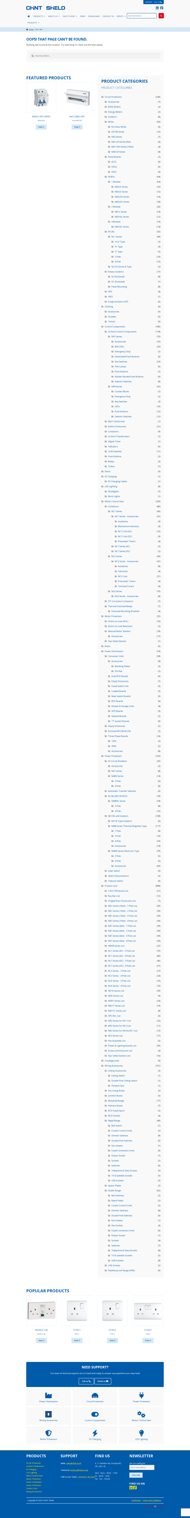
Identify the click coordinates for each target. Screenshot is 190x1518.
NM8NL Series (118, 801)
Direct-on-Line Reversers (120, 626)
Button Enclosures (117, 426)
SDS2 (113, 171)
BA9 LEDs (119, 346)
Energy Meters (115, 111)
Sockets (115, 1160)
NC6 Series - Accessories (126, 596)
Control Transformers (119, 436)
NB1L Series (121, 211)
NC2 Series (116, 556)
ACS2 (113, 161)
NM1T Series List (116, 1005)
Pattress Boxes (115, 1105)
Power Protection (113, 756)
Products (38, 16)
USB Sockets (117, 1180)
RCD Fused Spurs (116, 1110)
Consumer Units (116, 656)
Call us (157, 2)
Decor (108, 471)
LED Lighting (111, 486)
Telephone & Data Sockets (124, 1170)
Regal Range (114, 1120)
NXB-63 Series (118, 151)
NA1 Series (116, 771)
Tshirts (111, 321)
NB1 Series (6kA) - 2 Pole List (122, 930)
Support (148, 2)
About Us (52, 16)
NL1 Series (116, 236)
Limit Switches (115, 451)
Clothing (109, 306)
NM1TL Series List (117, 1010)
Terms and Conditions (152, 1500)
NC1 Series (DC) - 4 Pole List (121, 965)
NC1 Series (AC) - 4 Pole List (121, 955)
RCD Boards (117, 701)
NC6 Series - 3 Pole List (119, 980)
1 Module (115, 181)
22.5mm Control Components (122, 331)
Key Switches (121, 361)
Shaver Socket (118, 1155)
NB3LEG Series (122, 196)
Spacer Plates (114, 1185)
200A (113, 746)
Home (31, 29)
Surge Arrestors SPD (118, 301)
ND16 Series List (116, 990)
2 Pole (118, 256)
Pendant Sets (117, 1085)
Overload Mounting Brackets (125, 611)
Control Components (115, 326)
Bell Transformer (116, 421)
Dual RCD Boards (119, 676)
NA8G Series (117, 776)
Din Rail (118, 671)
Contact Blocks (122, 391)
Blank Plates (117, 1200)
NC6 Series (116, 591)
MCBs (111, 121)
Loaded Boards (118, 691)
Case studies (69, 16)
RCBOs (111, 176)
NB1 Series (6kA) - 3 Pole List (122, 935)
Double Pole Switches (121, 1140)
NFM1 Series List (116, 1000)
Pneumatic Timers (127, 541)
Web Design (149, 1506)
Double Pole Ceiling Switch (124, 1080)
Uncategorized (112, 1060)
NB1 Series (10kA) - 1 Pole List (122, 905)
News (82, 16)
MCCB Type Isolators (121, 821)
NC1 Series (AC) (122, 546)
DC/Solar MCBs (118, 126)
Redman (160, 1506)
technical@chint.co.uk (79, 1470)
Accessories (113, 101)
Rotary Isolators (116, 271)
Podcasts (32, 22)
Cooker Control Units (121, 1130)
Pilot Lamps (120, 366)
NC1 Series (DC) (122, 551)
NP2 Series (116, 336)
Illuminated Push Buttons (127, 356)
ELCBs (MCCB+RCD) (117, 796)
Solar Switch (114, 870)
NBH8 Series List (116, 945)
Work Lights (114, 496)
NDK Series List (115, 995)
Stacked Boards (118, 716)
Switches (115, 1165)
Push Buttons (121, 371)
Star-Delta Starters (117, 641)
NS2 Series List (115, 1035)
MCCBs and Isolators (118, 816)
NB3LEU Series (122, 201)
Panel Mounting (119, 286)
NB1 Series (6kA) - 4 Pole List (122, 940)
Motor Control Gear (114, 501)
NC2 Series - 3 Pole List (119, 970)
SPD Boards (117, 711)
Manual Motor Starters (119, 631)
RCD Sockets (114, 1115)
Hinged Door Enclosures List (122, 900)
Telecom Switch (115, 881)
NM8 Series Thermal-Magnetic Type (129, 826)
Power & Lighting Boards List (122, 1045)
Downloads (94, 16)
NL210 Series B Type (121, 266)
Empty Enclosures (120, 681)
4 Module (115, 221)
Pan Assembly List (117, 1040)
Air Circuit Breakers (117, 761)
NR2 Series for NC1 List (119, 1020)
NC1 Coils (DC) (125, 536)
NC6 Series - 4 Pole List (119, 985)
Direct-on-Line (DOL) (118, 621)
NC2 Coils (122, 576)
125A (113, 741)
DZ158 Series (117, 131)
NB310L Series (122, 216)
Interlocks (123, 571)
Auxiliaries (123, 521)
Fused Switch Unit (119, 686)
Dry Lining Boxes (116, 1090)
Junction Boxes (115, 1095)
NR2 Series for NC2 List (119, 1025)
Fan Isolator (117, 1145)
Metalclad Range (116, 1100)
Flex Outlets (117, 1225)
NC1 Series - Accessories (126, 516)
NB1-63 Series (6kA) (121, 141)
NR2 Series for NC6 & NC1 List (122, 1030)
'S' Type (118, 251)
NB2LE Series (121, 186)
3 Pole (118, 781)
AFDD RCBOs (114, 106)
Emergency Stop (123, 351)
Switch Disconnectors (118, 875)
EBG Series (116, 136)
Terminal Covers (126, 586)
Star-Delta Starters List (119, 1055)
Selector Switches (123, 381)
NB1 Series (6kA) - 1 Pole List (122, 925)
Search (161, 15)
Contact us (108, 16)
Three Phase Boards (118, 736)
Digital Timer (114, 441)
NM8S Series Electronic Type (125, 851)
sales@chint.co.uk (73, 1463)
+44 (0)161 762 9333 (86, 1477)
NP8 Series (116, 386)
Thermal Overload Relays (120, 606)
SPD (110, 291)
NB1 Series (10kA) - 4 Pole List (122, 920)
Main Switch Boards (121, 696)
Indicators (113, 446)
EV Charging (111, 476)
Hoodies (112, 316)
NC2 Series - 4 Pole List (119, 975)
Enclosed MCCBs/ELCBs (119, 731)
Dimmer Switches (119, 1135)
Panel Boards (114, 156)
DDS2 (114, 166)
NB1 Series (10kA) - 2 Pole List (122, 911)
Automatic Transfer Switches (122, 791)
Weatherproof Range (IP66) (121, 1270)
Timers (111, 466)
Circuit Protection (113, 96)
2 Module (115, 206)
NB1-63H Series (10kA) (122, 146)
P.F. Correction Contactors (120, 601)
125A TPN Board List (118, 890)
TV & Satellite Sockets (121, 1175)
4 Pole (118, 261)
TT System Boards (120, 721)
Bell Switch (116, 1125)
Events (120, 16)
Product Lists (111, 885)
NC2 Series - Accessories (126, 561)
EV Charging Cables (117, 481)
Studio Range (114, 1190)
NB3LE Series (121, 191)
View (40, 127)
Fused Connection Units (122, 1150)
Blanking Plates (122, 666)
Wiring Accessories (114, 1065)
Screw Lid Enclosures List (120, 1050)
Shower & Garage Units (122, 706)
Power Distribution (114, 651)
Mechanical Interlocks (128, 526)
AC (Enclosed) (117, 276)
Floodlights (113, 491)
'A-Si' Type (120, 241)
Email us (102, 1381)
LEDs (117, 406)
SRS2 (110, 296)
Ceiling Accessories (117, 1070)
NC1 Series (116, 511)
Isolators (112, 116)
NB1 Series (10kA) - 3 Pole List (122, 915)
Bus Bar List (114, 896)
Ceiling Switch (118, 1075)
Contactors (113, 431)
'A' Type (119, 246)
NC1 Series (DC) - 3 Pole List (121, 960)
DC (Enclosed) (118, 281)
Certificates (136, 1500)
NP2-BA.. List (114, 1015)
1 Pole (118, 831)
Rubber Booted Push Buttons (129, 376)
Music (107, 646)
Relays (111, 461)
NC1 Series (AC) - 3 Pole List (121, 950)
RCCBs (111, 231)
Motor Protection (113, 616)
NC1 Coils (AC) (125, 531)
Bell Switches (117, 1195)
